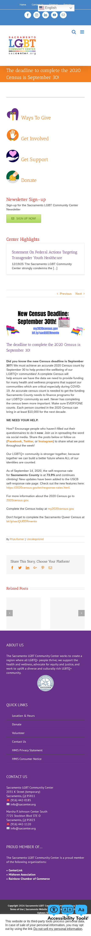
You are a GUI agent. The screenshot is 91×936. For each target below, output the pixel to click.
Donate (28, 179)
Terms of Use (17, 909)
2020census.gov (17, 500)
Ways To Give (36, 117)
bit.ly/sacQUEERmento (22, 521)
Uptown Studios (45, 912)
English (50, 7)
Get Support (34, 159)
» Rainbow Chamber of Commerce (28, 879)
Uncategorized (35, 539)
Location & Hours (23, 716)
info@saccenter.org (23, 804)
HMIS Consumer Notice (26, 759)
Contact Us (19, 741)
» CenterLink (14, 870)
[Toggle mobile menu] (82, 32)
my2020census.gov (61, 508)
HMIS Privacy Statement (27, 750)
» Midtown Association (21, 874)
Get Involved (35, 138)
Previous (66, 293)
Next (79, 293)
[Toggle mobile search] (74, 32)
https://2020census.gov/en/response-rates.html (37, 487)
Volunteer (18, 733)
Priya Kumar (17, 539)
